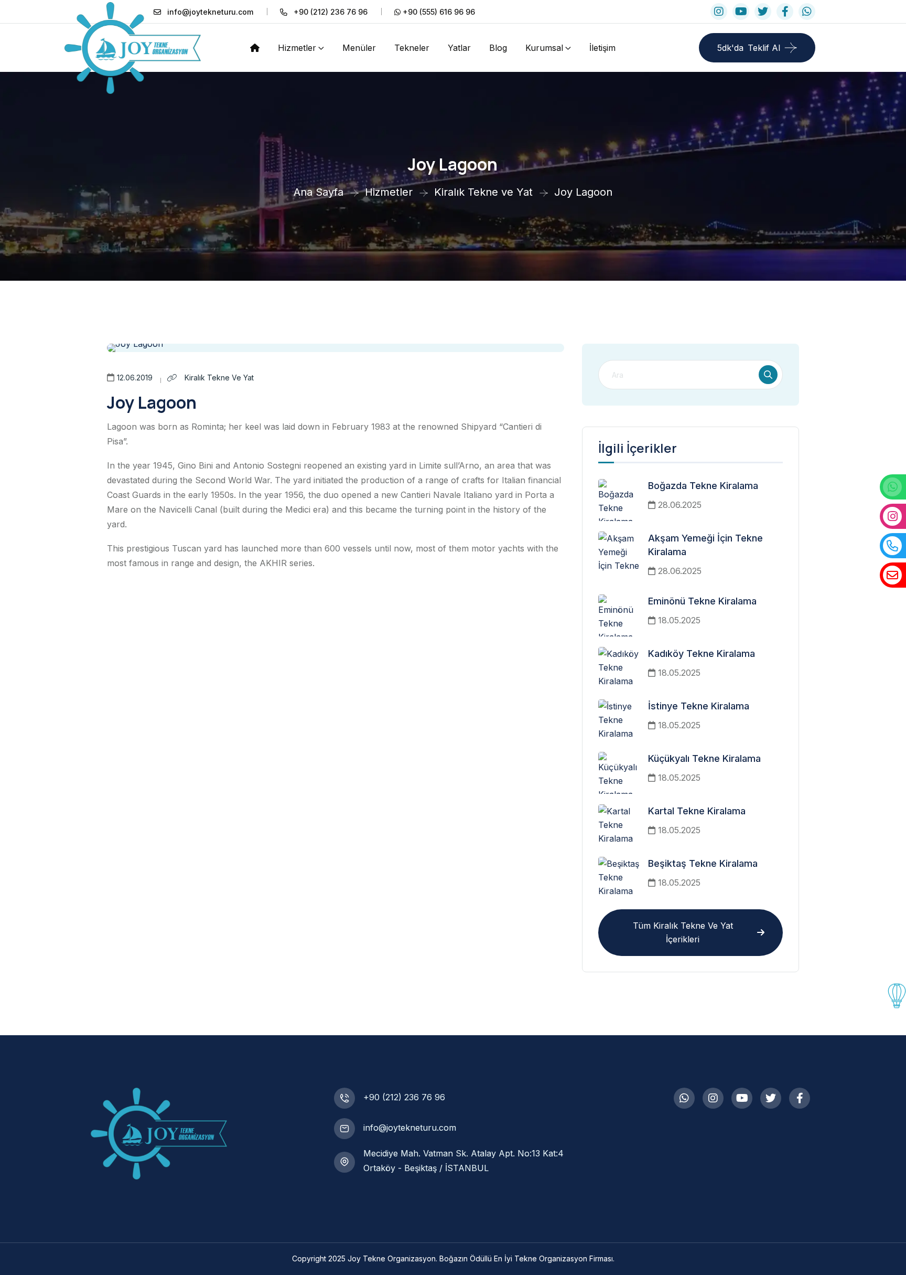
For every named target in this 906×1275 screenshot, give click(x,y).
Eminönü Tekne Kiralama (702, 601)
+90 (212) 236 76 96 (404, 1097)
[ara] (768, 374)
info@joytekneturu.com (409, 1127)
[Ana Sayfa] (255, 47)
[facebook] (784, 11)
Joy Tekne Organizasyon (392, 1258)
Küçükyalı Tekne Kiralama (704, 758)
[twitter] (762, 11)
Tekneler (411, 47)
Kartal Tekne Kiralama (697, 810)
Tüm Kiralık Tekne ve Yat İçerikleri (683, 932)
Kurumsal (544, 47)
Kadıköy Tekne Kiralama (701, 653)
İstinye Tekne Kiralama (698, 705)
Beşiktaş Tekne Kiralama (703, 863)
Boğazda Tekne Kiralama (703, 485)
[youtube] (740, 11)
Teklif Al (748, 47)
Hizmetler (297, 47)
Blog (498, 47)
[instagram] (718, 11)
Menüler (359, 47)
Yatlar (459, 47)
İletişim (602, 47)
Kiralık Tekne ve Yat (218, 377)
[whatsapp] (807, 11)
